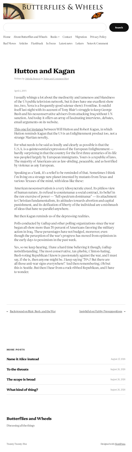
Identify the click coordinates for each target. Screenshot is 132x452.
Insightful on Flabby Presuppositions (100, 311)
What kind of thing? (22, 389)
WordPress (120, 443)
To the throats (17, 369)
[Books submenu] (59, 36)
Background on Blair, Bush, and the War (33, 311)
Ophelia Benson (33, 78)
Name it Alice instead (23, 359)
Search (119, 27)
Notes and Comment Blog (56, 78)
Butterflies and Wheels (29, 418)
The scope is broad (21, 379)
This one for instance (28, 129)
